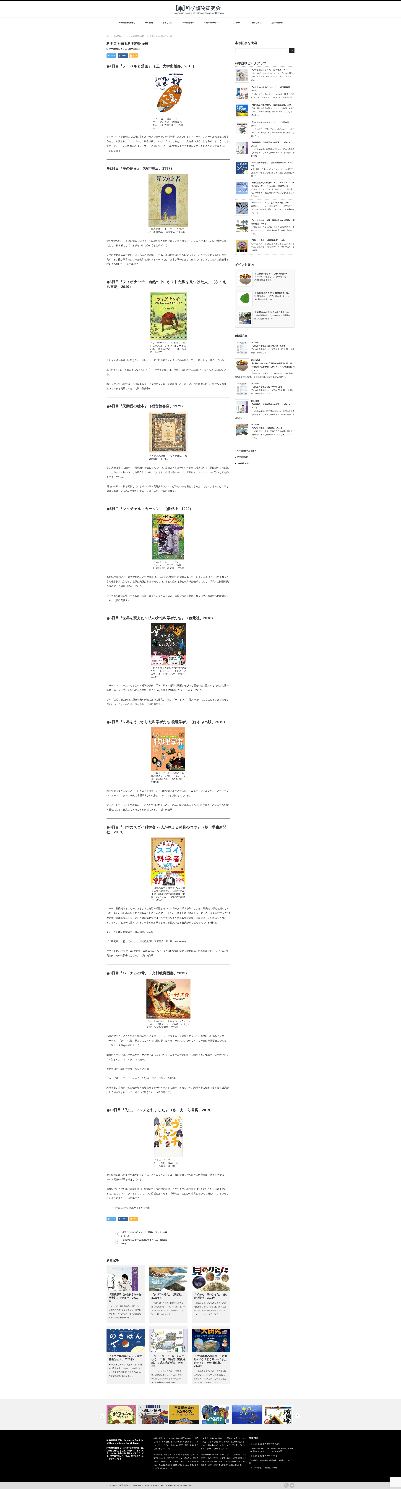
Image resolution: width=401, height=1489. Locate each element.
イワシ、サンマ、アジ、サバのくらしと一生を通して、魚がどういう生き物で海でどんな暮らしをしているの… (272, 192)
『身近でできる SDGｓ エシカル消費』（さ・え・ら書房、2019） (144, 1234)
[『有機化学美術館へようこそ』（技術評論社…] (247, 1414)
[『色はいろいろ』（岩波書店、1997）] (122, 1414)
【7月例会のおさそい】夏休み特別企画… (271, 274)
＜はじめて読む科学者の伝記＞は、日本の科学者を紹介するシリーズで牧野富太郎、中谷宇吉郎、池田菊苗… (272, 152)
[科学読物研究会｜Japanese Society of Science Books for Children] (199, 15)
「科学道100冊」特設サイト (126, 1207)
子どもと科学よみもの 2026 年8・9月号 (268, 346)
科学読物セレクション (118, 49)
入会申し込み (255, 22)
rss (286, 1485)
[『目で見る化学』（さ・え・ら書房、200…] (278, 1414)
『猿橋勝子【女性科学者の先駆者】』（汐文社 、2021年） (125, 1297)
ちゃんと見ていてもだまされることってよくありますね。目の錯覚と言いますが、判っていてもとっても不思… (272, 247)
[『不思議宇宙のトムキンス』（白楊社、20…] (153, 1414)
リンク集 (236, 22)
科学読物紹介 (188, 22)
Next (297, 1415)
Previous (102, 1415)
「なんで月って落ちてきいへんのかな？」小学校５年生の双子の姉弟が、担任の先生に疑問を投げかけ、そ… (272, 132)
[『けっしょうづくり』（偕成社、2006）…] (184, 1414)
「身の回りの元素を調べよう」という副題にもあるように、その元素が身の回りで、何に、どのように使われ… (272, 111)
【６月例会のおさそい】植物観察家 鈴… (272, 293)
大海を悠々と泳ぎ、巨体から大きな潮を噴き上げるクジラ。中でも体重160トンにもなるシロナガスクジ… (272, 434)
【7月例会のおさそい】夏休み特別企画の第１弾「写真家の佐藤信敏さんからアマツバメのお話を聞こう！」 (272, 366)
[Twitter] (292, 1485)
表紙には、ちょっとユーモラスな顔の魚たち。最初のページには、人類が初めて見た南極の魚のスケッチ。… (272, 230)
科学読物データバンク (213, 22)
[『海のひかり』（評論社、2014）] (215, 1414)
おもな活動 (167, 22)
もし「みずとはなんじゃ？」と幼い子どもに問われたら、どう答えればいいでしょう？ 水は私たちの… (272, 76)
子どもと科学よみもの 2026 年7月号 (266, 387)
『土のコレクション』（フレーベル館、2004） (271, 203)
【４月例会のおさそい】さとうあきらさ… (272, 312)
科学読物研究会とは (126, 22)
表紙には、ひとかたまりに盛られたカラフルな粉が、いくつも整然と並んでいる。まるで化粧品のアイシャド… (272, 209)
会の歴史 (149, 22)
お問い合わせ (277, 22)
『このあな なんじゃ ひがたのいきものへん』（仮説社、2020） (145, 1242)
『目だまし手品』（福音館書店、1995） (268, 240)
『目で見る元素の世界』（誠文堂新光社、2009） (272, 105)
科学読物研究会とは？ (246, 451)
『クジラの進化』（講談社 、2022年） (267, 428)
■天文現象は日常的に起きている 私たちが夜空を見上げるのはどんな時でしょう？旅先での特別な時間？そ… (272, 172)
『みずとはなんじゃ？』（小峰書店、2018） (270, 70)
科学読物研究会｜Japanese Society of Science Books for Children (146, 1485)
